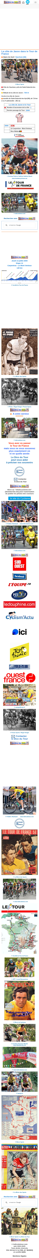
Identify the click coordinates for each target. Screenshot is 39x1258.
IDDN (23, 1252)
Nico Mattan (15, 131)
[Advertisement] (19, 29)
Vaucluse (12, 87)
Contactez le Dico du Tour (19, 480)
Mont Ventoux (27, 128)
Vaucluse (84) (20, 57)
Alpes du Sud (8, 57)
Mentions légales (19, 1256)
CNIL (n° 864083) (26, 1250)
